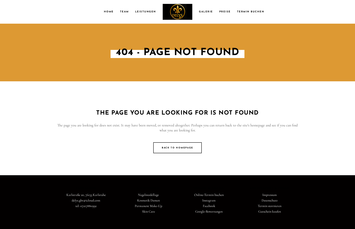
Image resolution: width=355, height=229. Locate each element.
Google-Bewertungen (209, 211)
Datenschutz (270, 200)
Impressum (269, 195)
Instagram (209, 200)
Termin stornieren (269, 206)
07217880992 (88, 206)
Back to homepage (177, 148)
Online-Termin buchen (209, 195)
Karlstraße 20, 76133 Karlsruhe (86, 195)
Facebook (209, 206)
